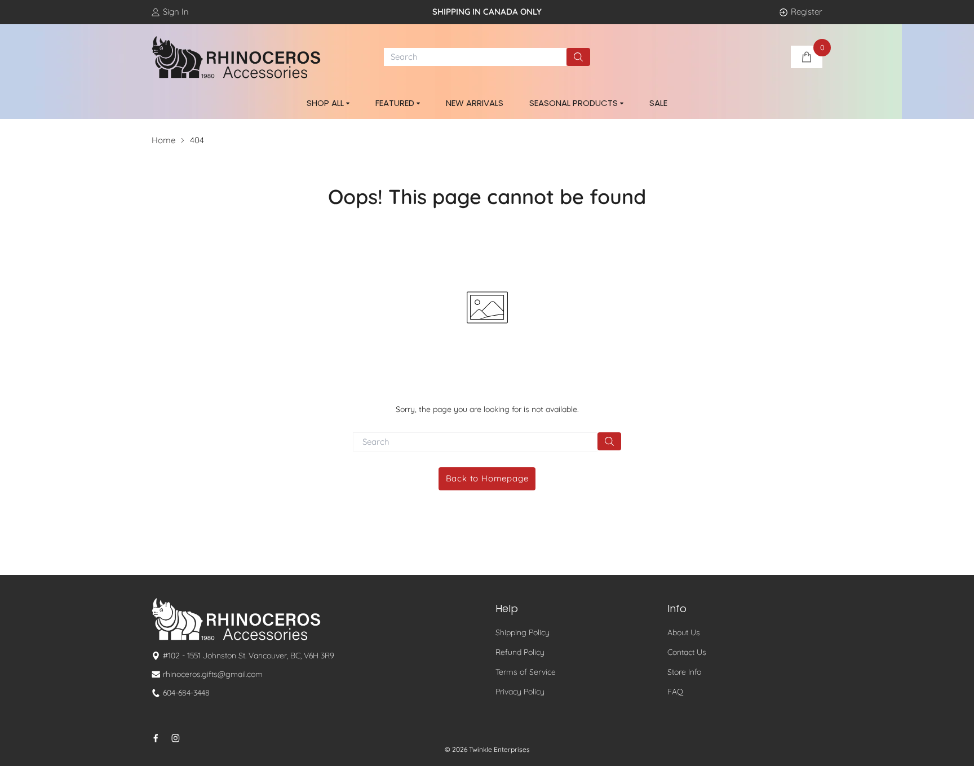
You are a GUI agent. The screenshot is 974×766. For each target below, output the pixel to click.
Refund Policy (519, 652)
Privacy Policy (519, 692)
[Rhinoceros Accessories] (236, 57)
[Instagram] (175, 738)
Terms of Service (525, 672)
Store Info (684, 672)
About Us (683, 632)
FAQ (675, 692)
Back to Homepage (487, 478)
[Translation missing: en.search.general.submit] (609, 441)
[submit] (578, 57)
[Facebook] (156, 738)
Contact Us (686, 652)
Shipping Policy (522, 632)
